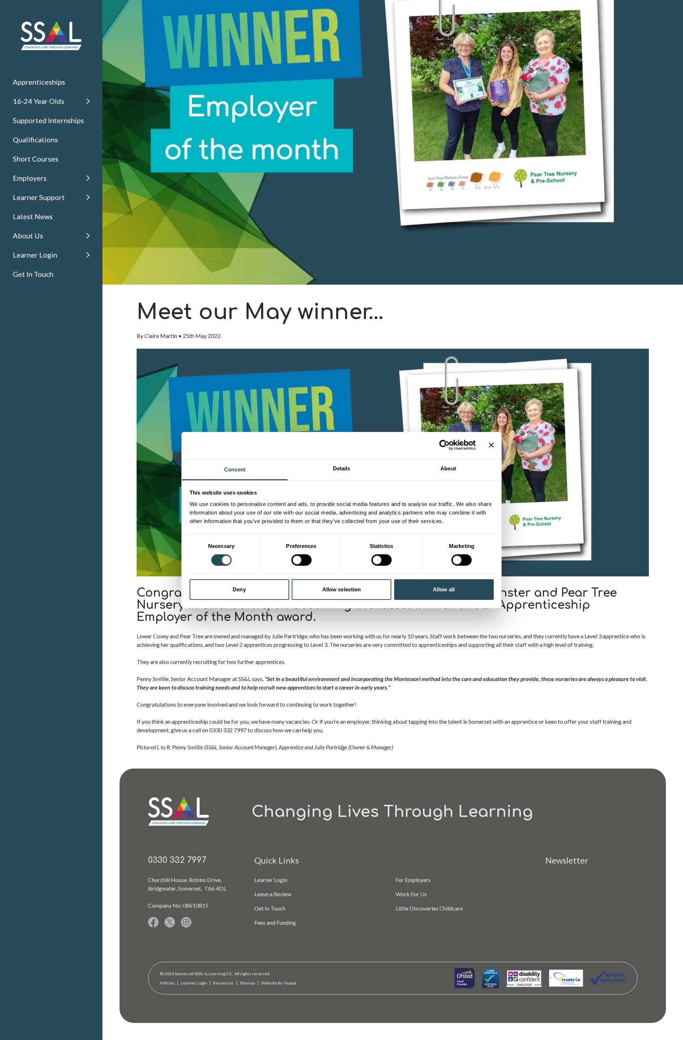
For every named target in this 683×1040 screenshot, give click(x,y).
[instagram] (186, 922)
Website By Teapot (278, 983)
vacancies (297, 721)
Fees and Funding (275, 922)
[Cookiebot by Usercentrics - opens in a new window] (444, 445)
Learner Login (35, 254)
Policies (167, 983)
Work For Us (411, 894)
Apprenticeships (39, 82)
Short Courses (35, 158)
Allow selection (341, 589)
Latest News (33, 216)
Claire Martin (160, 335)
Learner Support (39, 197)
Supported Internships (48, 120)
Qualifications (35, 139)
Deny (239, 589)
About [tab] (448, 468)
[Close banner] (491, 445)
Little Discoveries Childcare (429, 908)
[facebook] (153, 922)
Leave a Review (272, 894)
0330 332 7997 (177, 860)
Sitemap (247, 983)
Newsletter (566, 860)
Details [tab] (341, 468)
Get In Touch (33, 274)
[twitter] (169, 922)
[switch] (301, 560)
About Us (28, 235)
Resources (223, 983)
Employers (30, 178)
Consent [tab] (234, 469)
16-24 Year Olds (38, 101)
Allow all (444, 589)
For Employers (413, 879)
